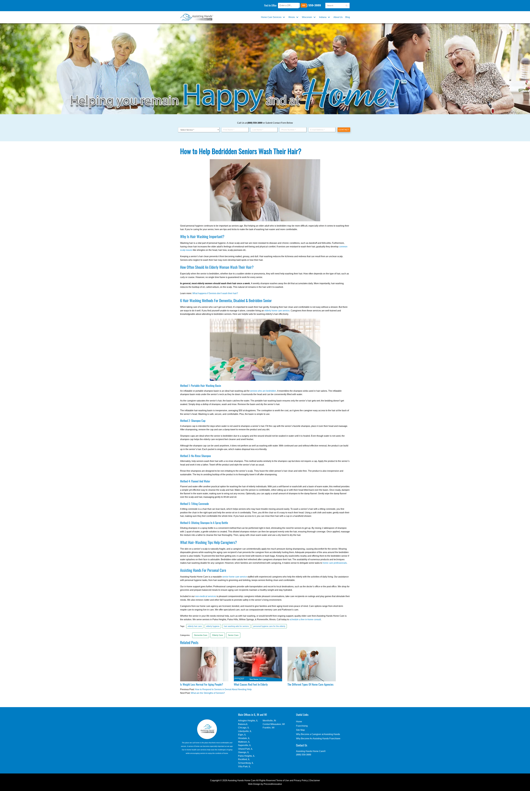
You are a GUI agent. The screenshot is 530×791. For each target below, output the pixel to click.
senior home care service (234, 577)
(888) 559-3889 (310, 5)
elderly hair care (195, 626)
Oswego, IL (243, 752)
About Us (338, 17)
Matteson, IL (244, 742)
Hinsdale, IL (244, 738)
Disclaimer (314, 780)
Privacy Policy (301, 780)
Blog (347, 17)
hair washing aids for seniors (236, 626)
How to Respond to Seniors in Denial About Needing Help (223, 689)
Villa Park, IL (244, 766)
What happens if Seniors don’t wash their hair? (215, 293)
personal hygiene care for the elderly (269, 626)
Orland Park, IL (245, 749)
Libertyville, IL (245, 731)
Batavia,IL (243, 724)
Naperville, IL (244, 745)
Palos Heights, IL (246, 756)
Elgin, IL (242, 734)
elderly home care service (277, 310)
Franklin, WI (268, 727)
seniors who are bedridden (263, 391)
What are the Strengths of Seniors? (208, 693)
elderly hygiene (212, 626)
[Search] (346, 5)
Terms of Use (282, 780)
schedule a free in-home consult (305, 619)
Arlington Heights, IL (248, 720)
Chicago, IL (243, 727)
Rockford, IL (244, 759)
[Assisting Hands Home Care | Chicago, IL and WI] (196, 17)
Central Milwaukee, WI (274, 724)
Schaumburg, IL (246, 763)
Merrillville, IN (269, 720)
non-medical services (205, 596)
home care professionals (335, 563)
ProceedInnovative (273, 784)
